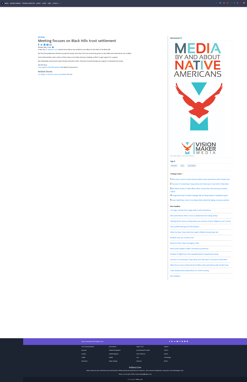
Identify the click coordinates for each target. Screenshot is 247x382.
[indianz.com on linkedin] (187, 341)
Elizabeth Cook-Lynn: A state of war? (182, 237)
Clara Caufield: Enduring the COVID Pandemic (184, 226)
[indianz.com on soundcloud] (175, 341)
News (6, 3)
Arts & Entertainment (88, 347)
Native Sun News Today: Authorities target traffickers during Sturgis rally (194, 232)
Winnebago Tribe (178, 370)
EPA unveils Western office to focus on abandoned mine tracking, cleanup (194, 215)
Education (84, 361)
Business (84, 350)
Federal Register (28, 3)
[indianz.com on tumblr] (237, 3)
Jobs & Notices (141, 354)
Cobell (83, 357)
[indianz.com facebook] (217, 3)
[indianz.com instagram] (231, 3)
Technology (167, 357)
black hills (174, 166)
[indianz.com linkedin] (234, 3)
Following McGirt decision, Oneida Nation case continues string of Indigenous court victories (200, 221)
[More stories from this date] (53, 47)
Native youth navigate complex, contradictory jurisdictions (189, 248)
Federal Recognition (115, 350)
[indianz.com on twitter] (172, 341)
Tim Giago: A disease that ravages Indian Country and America (190, 210)
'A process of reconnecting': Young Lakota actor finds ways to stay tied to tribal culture (200, 184)
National (41, 37)
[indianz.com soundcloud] (224, 3)
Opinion (166, 347)
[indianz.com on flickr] (244, 3)
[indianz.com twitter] (220, 3)
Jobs (49, 3)
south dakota (191, 166)
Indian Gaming (15, 3)
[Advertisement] (96, 21)
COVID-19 (55, 3)
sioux (182, 166)
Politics (166, 350)
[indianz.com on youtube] (227, 3)
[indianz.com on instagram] (180, 341)
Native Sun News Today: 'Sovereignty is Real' (184, 243)
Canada (84, 354)
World (165, 361)
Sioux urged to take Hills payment (49, 67)
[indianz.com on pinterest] (182, 341)
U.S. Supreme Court (51, 49)
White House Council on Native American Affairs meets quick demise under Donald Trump (200, 179)
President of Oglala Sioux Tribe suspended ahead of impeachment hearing (194, 254)
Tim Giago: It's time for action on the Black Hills (54, 74)
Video (44, 3)
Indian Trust (140, 347)
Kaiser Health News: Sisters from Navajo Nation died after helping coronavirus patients (200, 200)
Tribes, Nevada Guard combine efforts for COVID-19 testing (189, 270)
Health (111, 357)
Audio (38, 3)
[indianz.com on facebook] (169, 341)
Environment (112, 347)
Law (138, 357)
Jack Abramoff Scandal (143, 350)
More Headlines (175, 276)
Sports (166, 354)
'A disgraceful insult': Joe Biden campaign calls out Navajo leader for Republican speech (200, 195)
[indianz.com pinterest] (240, 3)
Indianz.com (139, 379)
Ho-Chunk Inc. (141, 370)
